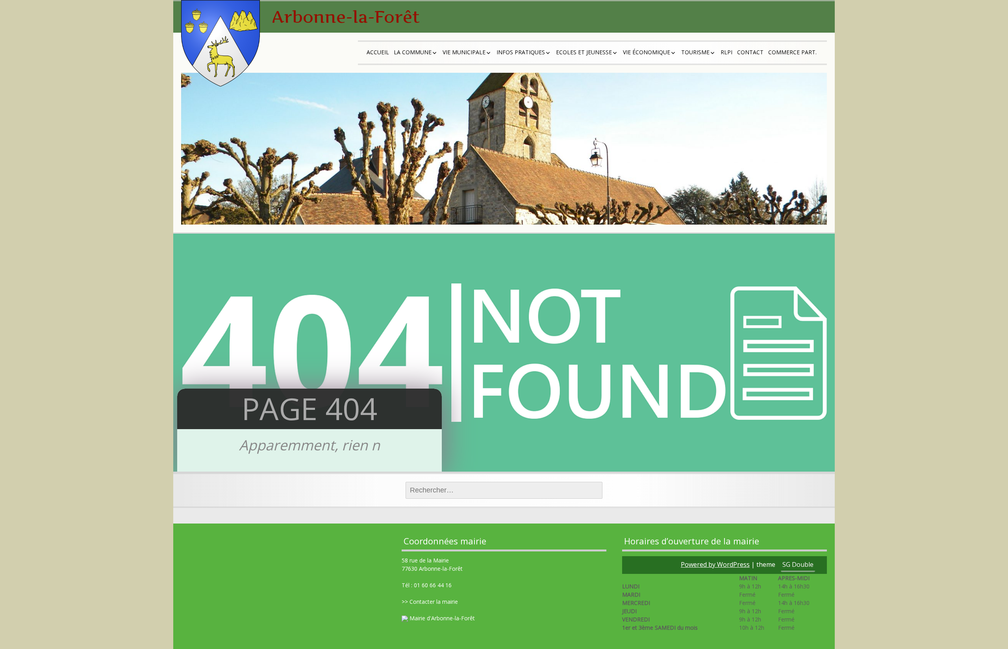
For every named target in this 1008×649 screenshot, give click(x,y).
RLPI (726, 52)
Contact (750, 52)
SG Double (797, 564)
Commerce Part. (792, 52)
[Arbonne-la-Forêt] (220, 43)
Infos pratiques (521, 52)
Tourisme (695, 52)
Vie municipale (464, 52)
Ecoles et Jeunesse (584, 52)
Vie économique (646, 52)
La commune (413, 52)
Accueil (378, 52)
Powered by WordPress (715, 564)
